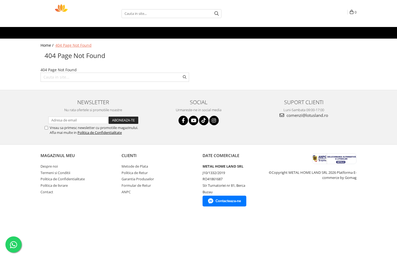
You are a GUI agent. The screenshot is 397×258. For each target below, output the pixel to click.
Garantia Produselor (138, 178)
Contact (47, 191)
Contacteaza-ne (228, 201)
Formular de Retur (136, 185)
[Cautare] (216, 13)
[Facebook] (183, 120)
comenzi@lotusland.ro (306, 115)
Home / (48, 45)
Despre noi (49, 166)
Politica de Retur (135, 172)
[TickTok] (203, 120)
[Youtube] (193, 120)
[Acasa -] (68, 13)
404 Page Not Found (73, 45)
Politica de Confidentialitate (100, 132)
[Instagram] (214, 120)
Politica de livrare (54, 185)
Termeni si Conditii (55, 172)
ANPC (126, 191)
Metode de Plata (135, 166)
